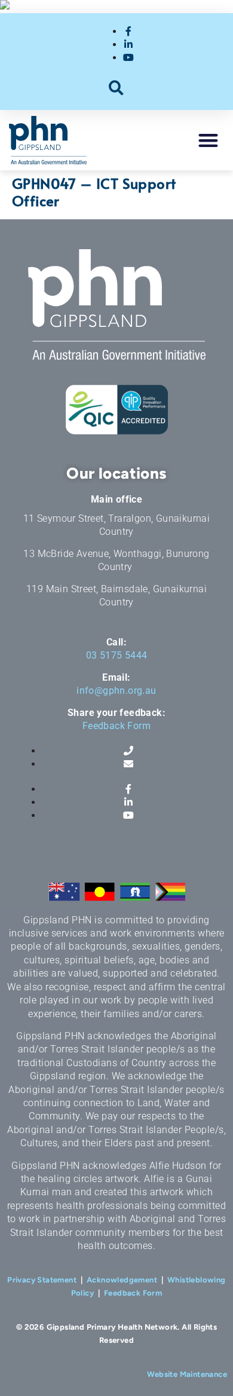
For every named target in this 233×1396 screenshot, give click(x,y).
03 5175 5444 (117, 655)
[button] (116, 87)
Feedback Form (116, 725)
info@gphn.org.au (116, 690)
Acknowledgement (122, 1279)
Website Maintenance (187, 1374)
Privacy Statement (41, 1279)
